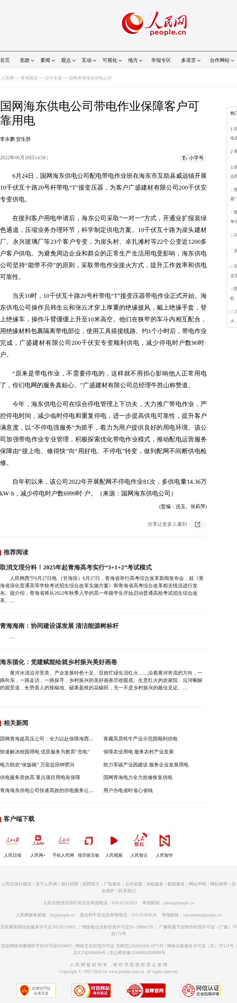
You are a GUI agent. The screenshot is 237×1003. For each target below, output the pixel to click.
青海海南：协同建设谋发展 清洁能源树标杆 (59, 625)
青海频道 (29, 78)
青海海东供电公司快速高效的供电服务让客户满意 (54, 790)
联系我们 (127, 891)
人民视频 (114, 855)
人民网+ (38, 855)
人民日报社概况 (16, 884)
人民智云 (139, 855)
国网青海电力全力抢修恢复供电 (138, 777)
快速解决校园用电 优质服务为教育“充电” (44, 751)
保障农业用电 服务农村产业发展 (138, 751)
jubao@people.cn (179, 903)
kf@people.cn (62, 915)
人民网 (7, 78)
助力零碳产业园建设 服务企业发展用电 (146, 764)
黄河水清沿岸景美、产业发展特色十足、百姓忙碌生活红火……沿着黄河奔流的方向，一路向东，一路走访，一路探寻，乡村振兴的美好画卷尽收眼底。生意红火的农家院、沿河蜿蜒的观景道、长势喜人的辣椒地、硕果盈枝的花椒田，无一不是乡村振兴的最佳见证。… (101, 680)
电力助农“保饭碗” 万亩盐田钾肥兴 (37, 764)
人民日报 (12, 855)
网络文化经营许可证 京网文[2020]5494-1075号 (120, 946)
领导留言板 (88, 855)
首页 (5, 60)
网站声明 (197, 884)
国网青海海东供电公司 (90, 78)
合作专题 (53, 78)
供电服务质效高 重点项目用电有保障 (40, 777)
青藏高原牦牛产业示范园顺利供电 (140, 738)
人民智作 (164, 855)
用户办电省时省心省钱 (128, 790)
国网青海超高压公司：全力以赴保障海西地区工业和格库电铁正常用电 (76, 738)
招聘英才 (91, 884)
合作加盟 (133, 884)
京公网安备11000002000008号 (137, 952)
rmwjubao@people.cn (202, 915)
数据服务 (176, 884)
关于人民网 (46, 884)
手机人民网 (63, 855)
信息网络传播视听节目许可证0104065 (36, 946)
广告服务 (112, 884)
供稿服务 (155, 884)
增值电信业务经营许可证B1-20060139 (117, 927)
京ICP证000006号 (89, 952)
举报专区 (161, 60)
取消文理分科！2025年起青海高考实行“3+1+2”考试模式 (76, 567)
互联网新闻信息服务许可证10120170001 (38, 927)
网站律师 (218, 884)
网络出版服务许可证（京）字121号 (200, 946)
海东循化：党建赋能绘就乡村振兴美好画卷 (58, 661)
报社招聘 (69, 884)
